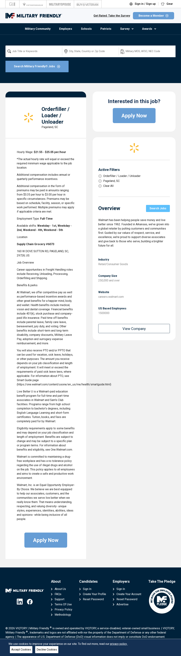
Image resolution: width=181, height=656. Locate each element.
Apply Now (46, 540)
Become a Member (151, 15)
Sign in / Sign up (145, 3)
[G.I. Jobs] (12, 4)
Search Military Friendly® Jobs (35, 66)
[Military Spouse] (60, 4)
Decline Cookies (47, 649)
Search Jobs (158, 208)
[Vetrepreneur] (32, 4)
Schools (86, 28)
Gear (169, 3)
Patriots (105, 28)
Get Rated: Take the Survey (112, 15)
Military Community (38, 28)
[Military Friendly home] (33, 15)
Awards (147, 28)
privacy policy (119, 644)
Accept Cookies (21, 649)
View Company (134, 329)
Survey (125, 28)
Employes (65, 28)
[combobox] (33, 51)
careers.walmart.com (111, 296)
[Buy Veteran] (87, 4)
